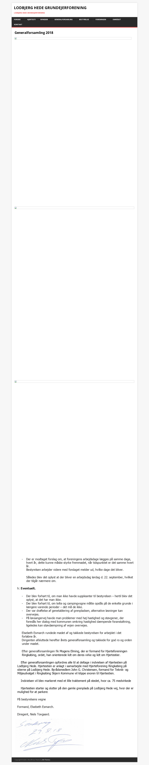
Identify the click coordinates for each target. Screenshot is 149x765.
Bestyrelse (84, 19)
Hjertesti (31, 19)
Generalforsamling (63, 19)
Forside (17, 19)
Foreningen (101, 19)
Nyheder (44, 19)
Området (117, 19)
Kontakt (18, 24)
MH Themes (46, 760)
